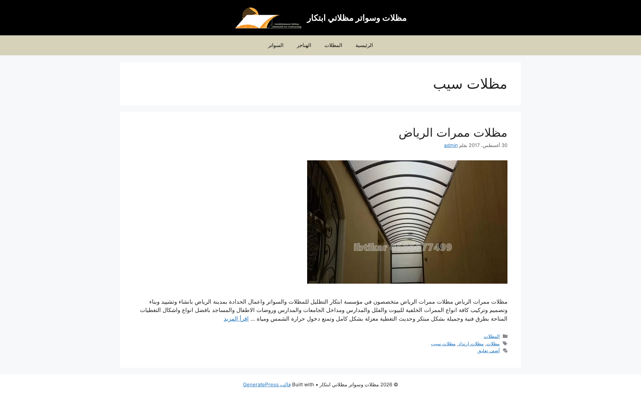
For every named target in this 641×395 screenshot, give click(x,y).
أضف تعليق (488, 350)
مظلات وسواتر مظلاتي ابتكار (357, 18)
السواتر (275, 45)
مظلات (493, 343)
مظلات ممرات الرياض (453, 132)
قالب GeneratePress (267, 384)
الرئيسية (364, 45)
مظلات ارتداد (471, 343)
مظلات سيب (443, 343)
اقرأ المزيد (236, 318)
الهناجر (304, 45)
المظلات (333, 45)
